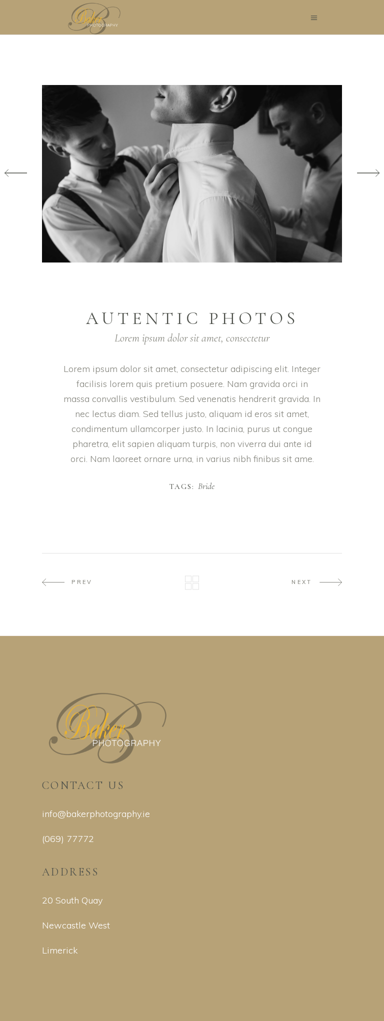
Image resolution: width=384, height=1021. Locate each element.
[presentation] (15, 174)
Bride (206, 487)
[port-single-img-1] (192, 173)
